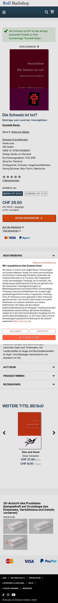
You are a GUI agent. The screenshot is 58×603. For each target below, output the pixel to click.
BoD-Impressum (22, 321)
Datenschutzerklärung (44, 262)
